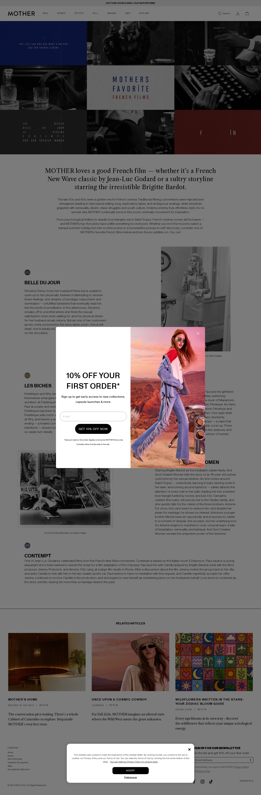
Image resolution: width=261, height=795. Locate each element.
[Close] (189, 749)
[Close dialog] (198, 333)
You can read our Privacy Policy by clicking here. (134, 761)
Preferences (130, 777)
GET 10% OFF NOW (93, 429)
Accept (130, 770)
